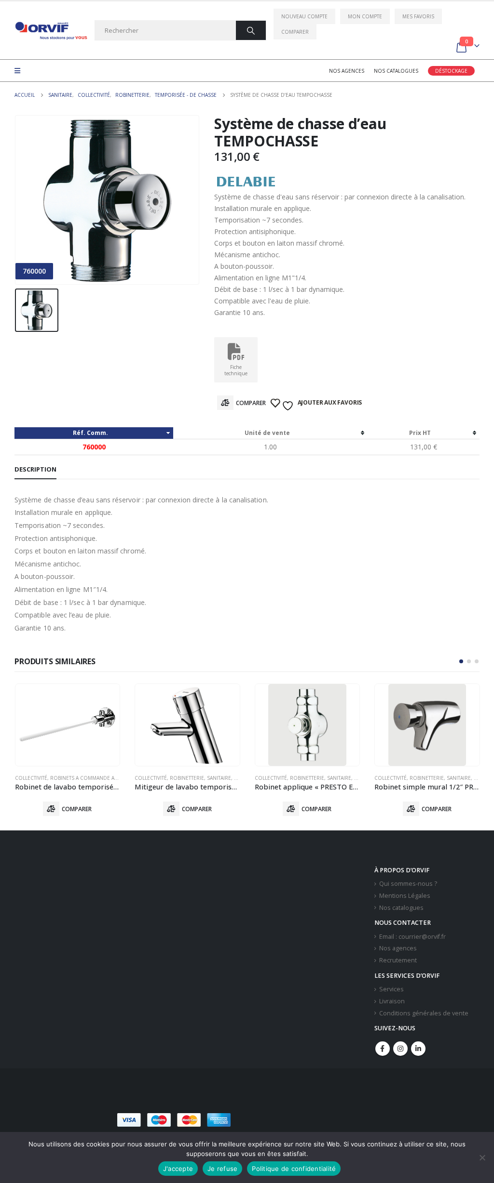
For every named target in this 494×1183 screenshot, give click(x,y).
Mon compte (365, 16)
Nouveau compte (304, 16)
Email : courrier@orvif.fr (412, 937)
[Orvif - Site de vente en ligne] (50, 30)
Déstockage (451, 70)
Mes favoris (418, 16)
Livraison (392, 1001)
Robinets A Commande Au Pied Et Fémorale (107, 778)
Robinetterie (187, 778)
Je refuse (222, 1168)
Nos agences (346, 70)
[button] (461, 661)
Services (391, 989)
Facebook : (382, 1048)
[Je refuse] (482, 1157)
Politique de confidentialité (294, 1168)
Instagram (400, 1048)
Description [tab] (35, 469)
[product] (67, 725)
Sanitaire (219, 778)
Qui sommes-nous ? (408, 884)
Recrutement (398, 960)
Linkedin (418, 1048)
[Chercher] (251, 30)
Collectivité (31, 778)
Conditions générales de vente (423, 1013)
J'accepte (178, 1168)
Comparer (295, 31)
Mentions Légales (404, 896)
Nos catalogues (396, 70)
